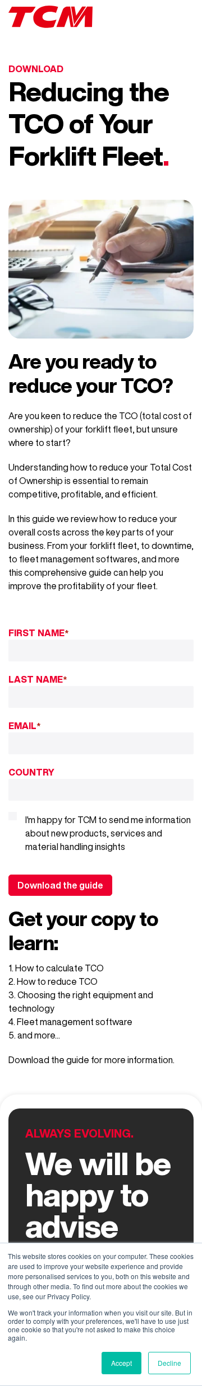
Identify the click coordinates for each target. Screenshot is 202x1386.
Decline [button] (169, 1363)
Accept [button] (121, 1363)
